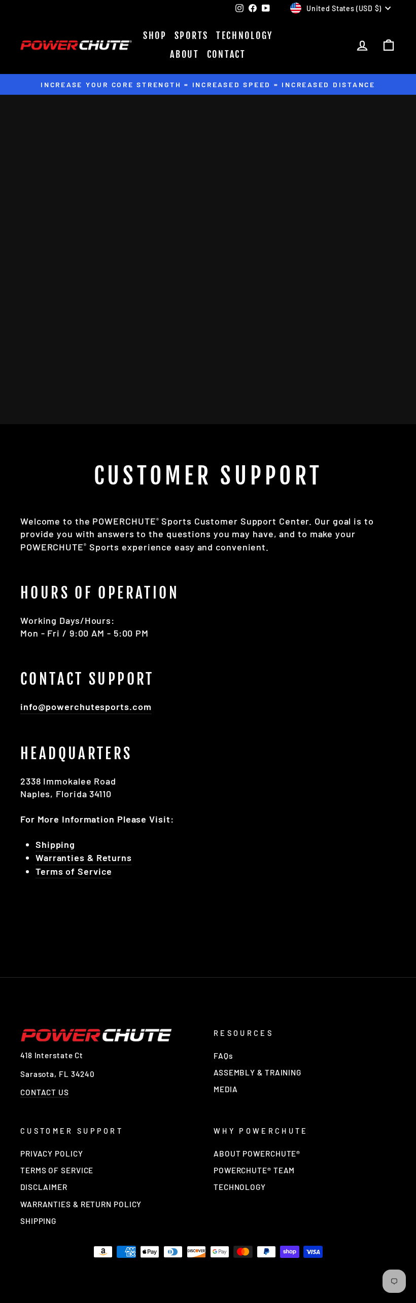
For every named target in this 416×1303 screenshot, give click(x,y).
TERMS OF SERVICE (56, 1170)
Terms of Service (74, 871)
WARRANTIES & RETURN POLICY (81, 1204)
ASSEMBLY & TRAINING (257, 1072)
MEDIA (226, 1089)
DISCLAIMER (43, 1187)
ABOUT (184, 54)
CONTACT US (44, 1092)
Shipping (55, 844)
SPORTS (192, 35)
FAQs (223, 1055)
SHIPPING (38, 1220)
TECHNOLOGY (244, 35)
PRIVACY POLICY (51, 1153)
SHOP (155, 35)
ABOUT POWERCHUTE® (257, 1153)
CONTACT (226, 54)
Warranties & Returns (84, 857)
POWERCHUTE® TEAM (254, 1170)
